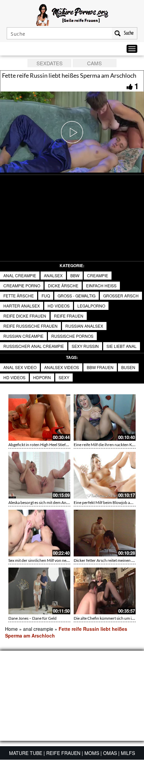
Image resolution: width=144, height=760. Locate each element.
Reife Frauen (68, 316)
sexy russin (85, 346)
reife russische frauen (30, 326)
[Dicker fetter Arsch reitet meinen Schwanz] (105, 533)
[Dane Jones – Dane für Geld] (39, 591)
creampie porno (21, 285)
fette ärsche (18, 295)
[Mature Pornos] (72, 14)
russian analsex (84, 326)
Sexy (64, 377)
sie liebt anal (121, 346)
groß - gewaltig (76, 295)
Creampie (97, 275)
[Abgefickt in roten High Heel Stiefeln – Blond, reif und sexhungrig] (39, 417)
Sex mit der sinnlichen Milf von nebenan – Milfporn (52, 560)
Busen (128, 367)
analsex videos (61, 367)
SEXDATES (50, 63)
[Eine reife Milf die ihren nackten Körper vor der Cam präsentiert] (105, 417)
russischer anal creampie (33, 346)
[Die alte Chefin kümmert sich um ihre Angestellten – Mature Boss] (105, 591)
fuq (46, 295)
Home (11, 628)
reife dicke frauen (24, 316)
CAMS (94, 63)
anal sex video (20, 367)
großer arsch (121, 295)
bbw (74, 275)
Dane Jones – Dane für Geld (32, 618)
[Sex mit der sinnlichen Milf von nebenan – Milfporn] (39, 533)
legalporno (91, 306)
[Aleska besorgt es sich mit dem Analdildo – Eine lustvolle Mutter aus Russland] (39, 475)
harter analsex (21, 306)
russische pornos (72, 336)
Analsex (53, 275)
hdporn (42, 377)
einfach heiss (101, 285)
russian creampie (23, 336)
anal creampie (19, 275)
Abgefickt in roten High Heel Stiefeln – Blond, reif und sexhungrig (64, 444)
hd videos (59, 306)
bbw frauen (100, 367)
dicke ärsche (63, 285)
